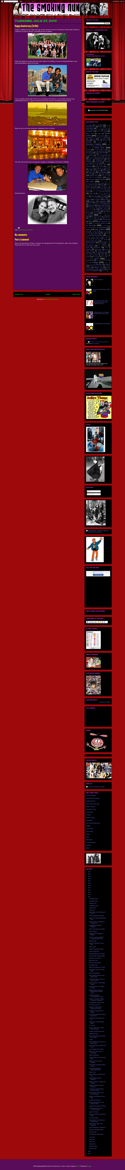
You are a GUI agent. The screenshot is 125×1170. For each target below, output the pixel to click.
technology (89, 252)
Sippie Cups (92, 1072)
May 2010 (92, 1139)
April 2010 (92, 1141)
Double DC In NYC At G (95, 958)
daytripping (99, 160)
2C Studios (89, 125)
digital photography (91, 164)
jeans (102, 184)
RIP (102, 233)
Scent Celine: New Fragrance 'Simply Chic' (97, 922)
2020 (89, 876)
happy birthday (105, 174)
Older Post (76, 294)
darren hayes (100, 158)
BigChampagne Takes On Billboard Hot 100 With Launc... (96, 992)
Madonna (92, 201)
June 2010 (92, 1137)
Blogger (89, 1166)
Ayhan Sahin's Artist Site (92, 804)
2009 (89, 1151)
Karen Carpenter (98, 279)
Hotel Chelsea (104, 181)
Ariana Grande (100, 131)
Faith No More (93, 941)
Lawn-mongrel (93, 931)
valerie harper (105, 260)
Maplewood (98, 202)
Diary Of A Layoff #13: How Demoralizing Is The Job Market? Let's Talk (101, 302)
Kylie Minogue (105, 195)
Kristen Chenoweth (95, 195)
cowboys (92, 157)
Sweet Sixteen (93, 1132)
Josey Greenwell (99, 188)
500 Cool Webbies (91, 795)
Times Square (104, 255)
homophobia (92, 179)
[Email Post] (18, 228)
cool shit (107, 155)
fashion (91, 169)
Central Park (97, 149)
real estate (103, 231)
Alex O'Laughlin (101, 128)
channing (94, 151)
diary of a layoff (96, 163)
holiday (93, 177)
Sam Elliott (89, 239)
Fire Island (100, 169)
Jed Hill (108, 184)
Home (48, 294)
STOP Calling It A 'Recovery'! (96, 915)
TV (98, 259)
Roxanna (108, 235)
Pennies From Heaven (95, 962)
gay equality (102, 172)
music (90, 215)
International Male (90, 183)
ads (107, 126)
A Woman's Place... (94, 1033)
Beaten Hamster (90, 806)
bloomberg (103, 139)
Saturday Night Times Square (97, 953)
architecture (89, 131)
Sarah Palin (98, 239)
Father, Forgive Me (94, 951)
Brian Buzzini (105, 140)
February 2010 (93, 1146)
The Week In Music (91, 254)
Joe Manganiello (92, 187)
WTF (97, 270)
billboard (92, 139)
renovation (105, 232)
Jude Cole (94, 190)
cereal (104, 149)
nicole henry (99, 218)
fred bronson (106, 170)
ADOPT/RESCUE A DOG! (93, 798)
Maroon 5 (99, 204)
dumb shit (102, 164)
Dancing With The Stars (103, 157)
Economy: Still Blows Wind (96, 1129)
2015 (89, 885)
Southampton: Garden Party (96, 1002)
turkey (93, 259)
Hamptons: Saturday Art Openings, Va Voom (95, 1007)
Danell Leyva (92, 158)
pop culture (100, 229)
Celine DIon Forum (91, 809)
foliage (93, 170)
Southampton (90, 246)
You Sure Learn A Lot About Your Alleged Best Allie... (96, 938)
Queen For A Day (93, 1112)
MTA (103, 213)
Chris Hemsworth (100, 152)
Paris (87, 227)
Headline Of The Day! (94, 1100)
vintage (95, 262)
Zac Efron (104, 270)
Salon (87, 837)
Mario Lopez (92, 204)
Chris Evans (89, 152)
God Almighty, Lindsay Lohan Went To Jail (96, 976)
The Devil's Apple (93, 1118)
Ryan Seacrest (97, 238)
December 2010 (93, 898)
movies (95, 213)
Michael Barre (103, 209)
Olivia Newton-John (102, 223)
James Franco (94, 184)
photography (103, 227)
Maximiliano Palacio (93, 206)
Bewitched (101, 137)
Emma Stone (89, 168)
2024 (89, 874)
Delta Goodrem (98, 161)
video (87, 262)
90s (107, 125)
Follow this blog (98, 574)
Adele (100, 126)
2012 (89, 892)
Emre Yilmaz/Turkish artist (93, 823)
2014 (89, 887)
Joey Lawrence (104, 187)
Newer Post (19, 294)
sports (87, 247)
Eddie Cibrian (99, 166)
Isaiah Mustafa (100, 183)
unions (98, 260)
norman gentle (106, 219)
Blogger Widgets (95, 343)
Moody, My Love (93, 960)
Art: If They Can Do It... (95, 1005)
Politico (88, 834)
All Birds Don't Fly (90, 801)
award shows (90, 133)
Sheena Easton (91, 242)
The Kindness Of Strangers (96, 1134)
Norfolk (98, 219)
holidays (99, 177)
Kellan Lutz (92, 193)
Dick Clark (106, 163)
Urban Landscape (94, 1055)
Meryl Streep (89, 208)
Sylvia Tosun (98, 249)
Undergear (107, 258)
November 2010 (93, 901)
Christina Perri (102, 154)
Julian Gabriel (102, 190)
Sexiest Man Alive (91, 241)
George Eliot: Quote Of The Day (97, 1106)
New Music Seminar (96, 216)
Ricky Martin (94, 233)
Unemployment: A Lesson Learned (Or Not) (96, 1109)
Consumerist (89, 812)
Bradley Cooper (96, 140)
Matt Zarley (92, 205)
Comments (91, 494)
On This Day (105, 225)
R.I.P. (92, 231)
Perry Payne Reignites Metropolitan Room (95, 1069)
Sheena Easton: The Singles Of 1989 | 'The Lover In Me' (101, 313)
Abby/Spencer (90, 126)
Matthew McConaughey (103, 205)
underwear (91, 260)
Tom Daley (96, 256)
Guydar (96, 174)
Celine (89, 148)
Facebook (102, 168)
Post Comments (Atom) (51, 299)
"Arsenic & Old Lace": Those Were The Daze (96, 1028)
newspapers (107, 216)
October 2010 (93, 903)
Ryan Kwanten (91, 236)
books (87, 140)
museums (108, 213)
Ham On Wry (89, 828)
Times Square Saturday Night (97, 956)
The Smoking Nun (101, 252)
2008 (89, 1153)
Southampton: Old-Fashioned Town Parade (97, 1120)
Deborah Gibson (90, 817)
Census (88, 149)
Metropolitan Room (101, 208)
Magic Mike (89, 202)
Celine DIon (99, 148)
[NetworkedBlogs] (98, 571)
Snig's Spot (89, 839)
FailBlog (88, 826)
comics (91, 155)
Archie (105, 130)
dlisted (88, 848)
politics (88, 229)
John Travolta (89, 188)
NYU (94, 223)
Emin (107, 166)
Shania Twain (105, 241)
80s (101, 125)
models (98, 211)
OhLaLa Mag (89, 831)
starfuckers (96, 247)
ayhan (99, 133)
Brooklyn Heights (93, 144)
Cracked (88, 815)
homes (108, 177)
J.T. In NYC (92, 1025)
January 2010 (93, 1148)
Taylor (106, 249)
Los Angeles (97, 199)
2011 (89, 894)
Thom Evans (95, 255)
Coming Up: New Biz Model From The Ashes (96, 1089)
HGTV (87, 177)
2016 (89, 883)
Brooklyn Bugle (102, 142)
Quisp (87, 231)
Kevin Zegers (101, 193)
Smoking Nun (93, 244)
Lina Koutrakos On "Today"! (96, 1049)
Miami (95, 209)
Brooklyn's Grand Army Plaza (96, 1031)
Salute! (91, 1039)
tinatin (88, 256)
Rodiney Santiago (97, 235)
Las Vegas (103, 196)
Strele (106, 247)
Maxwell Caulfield (104, 206)
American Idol (96, 130)
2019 (89, 878)
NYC (91, 221)
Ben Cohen (94, 137)
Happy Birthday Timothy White (102, 323)
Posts (90, 491)
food (99, 170)
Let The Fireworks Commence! (97, 1127)
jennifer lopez (100, 186)
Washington (98, 264)
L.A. (87, 196)
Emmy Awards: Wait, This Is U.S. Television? (96, 1093)
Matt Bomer (107, 204)
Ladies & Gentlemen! (94, 973)
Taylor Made (90, 250)
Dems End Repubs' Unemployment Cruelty (96, 996)
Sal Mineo (106, 238)
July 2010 (92, 910)
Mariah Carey (106, 202)
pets (96, 227)
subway (88, 249)
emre (96, 168)
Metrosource (89, 209)
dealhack (88, 845)
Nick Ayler (91, 218)
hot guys (101, 179)
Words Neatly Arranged (97, 269)
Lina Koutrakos (100, 198)
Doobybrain (89, 820)
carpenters (97, 145)
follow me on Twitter (105, 702)
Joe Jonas (107, 186)
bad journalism (101, 136)
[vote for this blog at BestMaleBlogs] (98, 532)
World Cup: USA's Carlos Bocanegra (95, 1052)
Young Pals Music (91, 842)
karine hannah (105, 191)
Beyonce (107, 137)
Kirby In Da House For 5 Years (97, 967)
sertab (105, 239)
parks (91, 227)
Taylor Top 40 (102, 250)
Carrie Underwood (106, 145)
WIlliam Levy (98, 267)
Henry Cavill (105, 175)
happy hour (93, 175)
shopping (101, 242)
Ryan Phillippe (101, 236)
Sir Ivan (108, 242)
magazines (102, 201)
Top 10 (103, 256)
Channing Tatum (103, 151)
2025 (89, 872)
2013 (89, 890)
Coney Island (99, 155)
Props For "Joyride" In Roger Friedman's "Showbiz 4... (96, 999)
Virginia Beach (89, 264)
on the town (29, 230)
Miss (109, 209)
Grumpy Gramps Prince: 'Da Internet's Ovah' (96, 1103)
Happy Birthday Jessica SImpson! (95, 1078)
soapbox (104, 244)
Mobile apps (90, 211)
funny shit (92, 172)
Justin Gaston (96, 191)
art (106, 131)
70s (96, 125)
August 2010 (92, 908)
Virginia (106, 262)
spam (99, 245)
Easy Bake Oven (93, 965)
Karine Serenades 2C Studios (97, 929)
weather (107, 264)
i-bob (78, 1166)
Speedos (105, 246)
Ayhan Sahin (21, 230)
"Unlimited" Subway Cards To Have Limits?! (97, 980)
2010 (89, 896)
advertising (89, 128)
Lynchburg (107, 199)
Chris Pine (93, 154)
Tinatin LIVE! (92, 947)
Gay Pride (89, 174)
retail (87, 233)
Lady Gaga (94, 196)
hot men (90, 181)
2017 (89, 881)
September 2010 (93, 905)
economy (89, 166)
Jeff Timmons (91, 186)
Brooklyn (89, 142)
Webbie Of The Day (96, 266)
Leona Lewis (89, 198)
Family (108, 168)
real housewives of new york (98, 231)
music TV (101, 215)
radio (97, 231)
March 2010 (92, 1144)
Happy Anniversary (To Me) (26, 26)
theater (102, 254)
